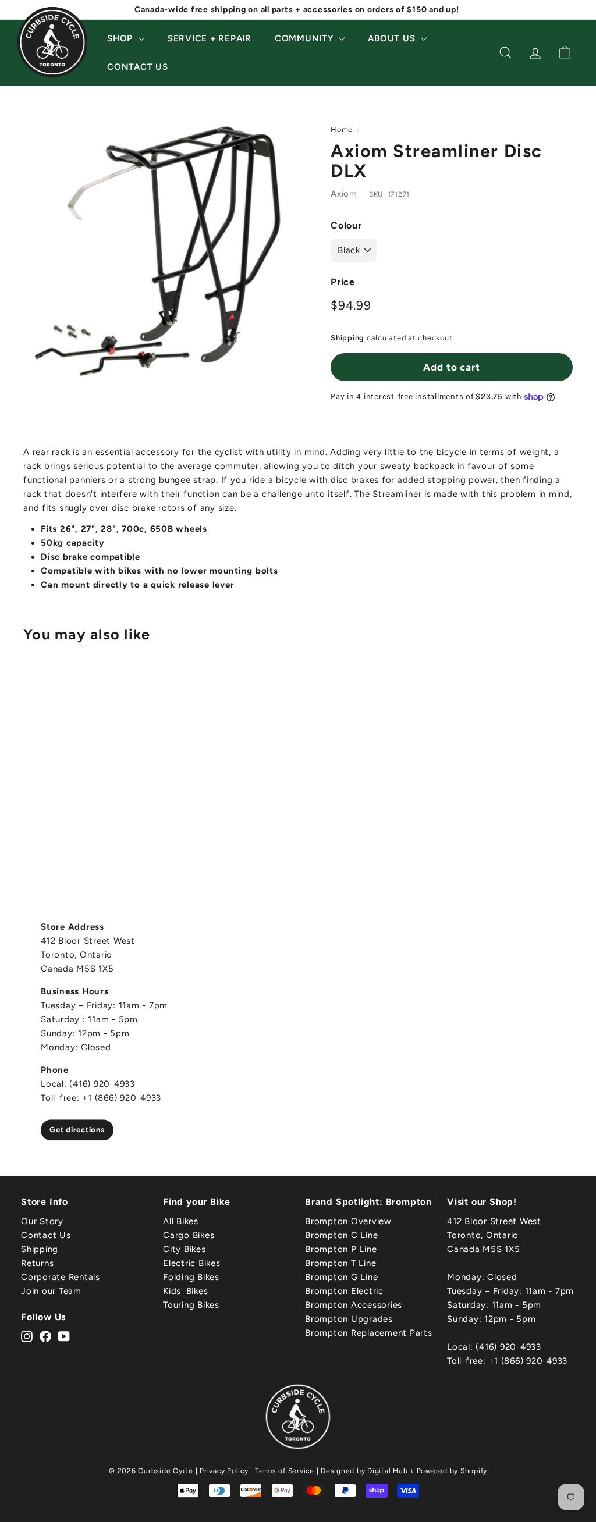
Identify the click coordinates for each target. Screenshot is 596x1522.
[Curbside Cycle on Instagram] (27, 1336)
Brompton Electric (344, 1291)
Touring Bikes (191, 1305)
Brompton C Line (341, 1235)
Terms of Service (284, 1471)
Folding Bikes (191, 1277)
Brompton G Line (341, 1277)
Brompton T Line (340, 1263)
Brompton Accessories (353, 1305)
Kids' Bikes (185, 1291)
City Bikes (184, 1249)
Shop (121, 38)
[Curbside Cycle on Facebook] (45, 1336)
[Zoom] (157, 251)
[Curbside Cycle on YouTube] (64, 1336)
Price (343, 281)
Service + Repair (209, 38)
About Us (393, 38)
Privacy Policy (224, 1471)
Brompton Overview (348, 1221)
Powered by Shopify (452, 1471)
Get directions (77, 1129)
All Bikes (180, 1221)
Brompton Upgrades (349, 1319)
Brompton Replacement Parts (368, 1333)
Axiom (344, 194)
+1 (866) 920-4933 (527, 1361)
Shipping (347, 337)
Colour (346, 225)
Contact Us (137, 67)
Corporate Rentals (60, 1277)
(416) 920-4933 (508, 1347)
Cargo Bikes (188, 1235)
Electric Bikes (192, 1263)
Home (342, 129)
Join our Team (51, 1291)
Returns (37, 1263)
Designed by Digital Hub (364, 1471)
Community (305, 38)
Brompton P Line (341, 1249)
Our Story (42, 1221)
